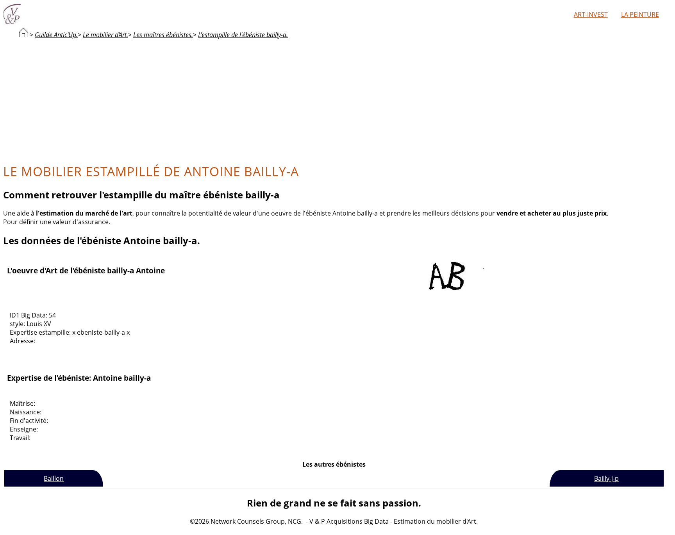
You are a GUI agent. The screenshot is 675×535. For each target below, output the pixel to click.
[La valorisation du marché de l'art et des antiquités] (23, 34)
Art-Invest (591, 14)
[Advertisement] (334, 100)
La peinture (640, 14)
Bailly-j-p (606, 478)
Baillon (54, 478)
